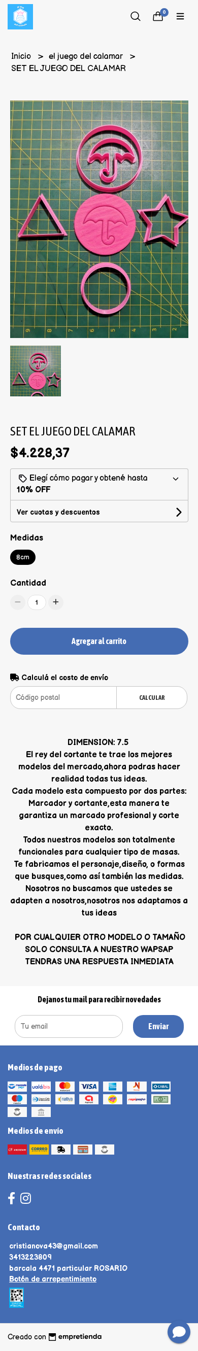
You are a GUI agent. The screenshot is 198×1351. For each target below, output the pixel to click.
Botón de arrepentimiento (52, 1279)
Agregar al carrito (99, 641)
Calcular (152, 697)
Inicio (22, 56)
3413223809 (30, 1257)
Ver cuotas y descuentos (58, 512)
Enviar (158, 1026)
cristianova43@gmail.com (53, 1246)
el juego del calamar (87, 56)
